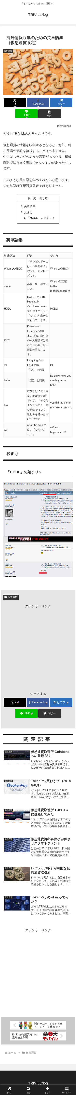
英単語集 (29, 206)
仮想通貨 (12, 597)
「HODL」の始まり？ (41, 217)
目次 (32, 198)
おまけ (28, 212)
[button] (49, 113)
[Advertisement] (38, 647)
